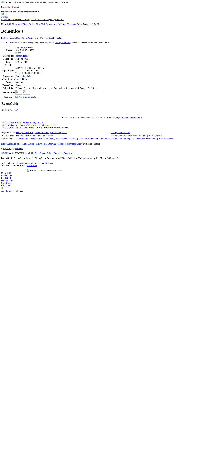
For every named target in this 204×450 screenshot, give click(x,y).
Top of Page (8, 148)
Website (32, 97)
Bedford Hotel (21, 56)
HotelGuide (6, 185)
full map (19, 191)
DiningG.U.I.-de (45, 163)
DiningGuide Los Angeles (122, 139)
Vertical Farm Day (24, 139)
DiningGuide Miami (143, 139)
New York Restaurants (46, 24)
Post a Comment (8, 38)
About (9, 7)
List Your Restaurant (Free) (43, 19)
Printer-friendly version (33, 122)
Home (4, 7)
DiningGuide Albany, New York (30, 132)
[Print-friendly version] (2, 17)
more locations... (8, 191)
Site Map (19, 148)
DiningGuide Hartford (81, 139)
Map (18, 38)
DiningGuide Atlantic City (60, 139)
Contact (15, 7)
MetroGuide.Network (10, 24)
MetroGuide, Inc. (30, 153)
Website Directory (22, 19)
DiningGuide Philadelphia (163, 139)
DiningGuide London (100, 139)
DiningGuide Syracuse (152, 135)
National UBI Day (40, 139)
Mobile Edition (7, 19)
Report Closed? (41, 38)
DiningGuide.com (62, 42)
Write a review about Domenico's (40, 125)
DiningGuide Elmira (44, 135)
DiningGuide (28, 24)
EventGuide (6, 175)
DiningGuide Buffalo (25, 135)
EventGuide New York (132, 118)
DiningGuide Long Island (56, 132)
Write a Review (27, 38)
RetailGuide (6, 178)
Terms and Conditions (63, 153)
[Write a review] (7, 17)
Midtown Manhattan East (69, 24)
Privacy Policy (46, 153)
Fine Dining (20, 76)
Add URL (59, 19)
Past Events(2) (55, 38)
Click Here (32, 165)
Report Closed (21, 127)
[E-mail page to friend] (4, 17)
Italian (29, 76)
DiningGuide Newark (120, 132)
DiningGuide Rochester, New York (126, 135)
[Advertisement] (12, 236)
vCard (18, 53)
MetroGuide (6, 173)
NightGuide (6, 183)
